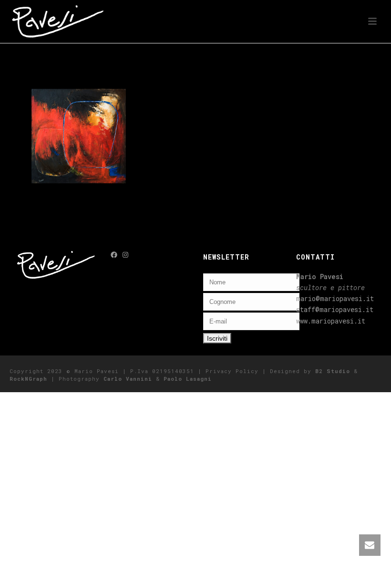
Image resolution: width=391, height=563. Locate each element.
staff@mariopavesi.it (334, 309)
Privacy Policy (232, 371)
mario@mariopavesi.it (335, 298)
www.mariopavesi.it (330, 320)
